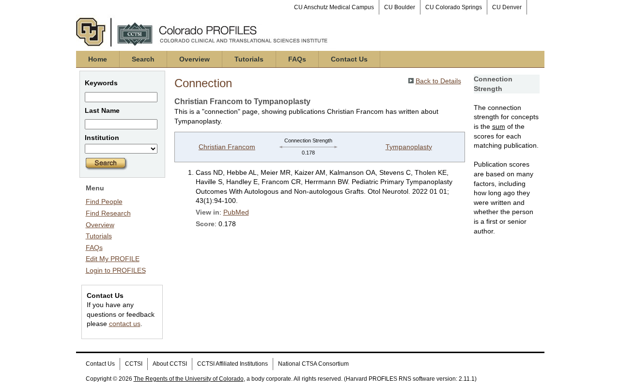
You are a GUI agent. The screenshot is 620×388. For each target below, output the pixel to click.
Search (143, 59)
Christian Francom (227, 147)
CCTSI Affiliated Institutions (232, 363)
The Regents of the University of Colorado (189, 378)
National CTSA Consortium (313, 363)
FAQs (297, 59)
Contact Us (349, 59)
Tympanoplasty (409, 147)
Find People (104, 201)
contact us (124, 323)
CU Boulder (399, 7)
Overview (194, 59)
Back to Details (438, 81)
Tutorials (249, 59)
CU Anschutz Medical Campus (334, 7)
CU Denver (507, 7)
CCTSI (133, 363)
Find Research (108, 213)
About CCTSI (170, 363)
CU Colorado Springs (453, 7)
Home (97, 59)
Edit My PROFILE (113, 259)
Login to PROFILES (116, 270)
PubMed (236, 212)
